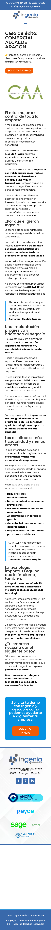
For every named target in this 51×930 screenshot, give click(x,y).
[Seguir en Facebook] (19, 781)
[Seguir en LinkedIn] (32, 781)
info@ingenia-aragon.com (26, 6)
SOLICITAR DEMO (19, 70)
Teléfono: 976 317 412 (16, 3)
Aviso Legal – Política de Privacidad (25, 915)
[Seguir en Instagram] (25, 781)
